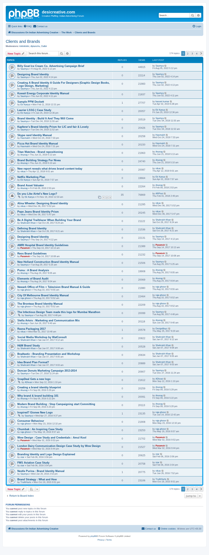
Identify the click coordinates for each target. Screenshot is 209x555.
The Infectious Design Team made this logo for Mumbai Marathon (58, 312)
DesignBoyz (162, 328)
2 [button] (187, 53)
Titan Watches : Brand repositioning (40, 151)
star (22, 457)
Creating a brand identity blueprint (39, 387)
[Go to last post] (165, 65)
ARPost (159, 193)
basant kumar (162, 101)
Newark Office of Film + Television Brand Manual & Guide (53, 287)
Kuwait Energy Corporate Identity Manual (43, 93)
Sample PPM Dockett (30, 101)
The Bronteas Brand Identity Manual (40, 303)
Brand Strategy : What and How (37, 479)
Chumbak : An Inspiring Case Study (40, 429)
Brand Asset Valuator (30, 185)
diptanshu (35, 46)
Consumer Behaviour (30, 420)
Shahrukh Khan (28, 223)
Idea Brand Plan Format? (33, 362)
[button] (201, 53)
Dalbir (44, 46)
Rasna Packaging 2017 (31, 328)
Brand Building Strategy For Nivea (39, 160)
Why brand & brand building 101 (37, 395)
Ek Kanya (25, 104)
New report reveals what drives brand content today (49, 168)
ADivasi (28, 382)
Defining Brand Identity (32, 228)
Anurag (24, 154)
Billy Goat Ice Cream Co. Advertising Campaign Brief (50, 66)
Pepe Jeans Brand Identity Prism (38, 211)
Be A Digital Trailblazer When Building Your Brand (49, 220)
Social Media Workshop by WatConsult (42, 337)
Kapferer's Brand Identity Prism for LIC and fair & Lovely (53, 126)
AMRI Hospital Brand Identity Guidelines (42, 245)
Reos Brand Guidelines (32, 253)
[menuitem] (27, 26)
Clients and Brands (23, 41)
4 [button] (196, 53)
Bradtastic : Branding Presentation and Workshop (48, 353)
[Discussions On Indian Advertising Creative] (24, 13)
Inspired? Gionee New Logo (35, 412)
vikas (23, 171)
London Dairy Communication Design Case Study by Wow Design (59, 445)
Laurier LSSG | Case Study (34, 110)
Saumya (24, 69)
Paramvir (25, 248)
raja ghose (25, 290)
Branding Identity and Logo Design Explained (46, 454)
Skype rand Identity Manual (34, 135)
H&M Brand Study (28, 345)
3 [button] (192, 53)
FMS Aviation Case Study (33, 462)
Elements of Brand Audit (32, 278)
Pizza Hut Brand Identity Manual (37, 143)
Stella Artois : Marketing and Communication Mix (48, 320)
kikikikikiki (24, 46)
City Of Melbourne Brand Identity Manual (43, 295)
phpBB (93, 536)
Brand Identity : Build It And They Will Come (45, 118)
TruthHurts (25, 482)
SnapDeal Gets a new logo (34, 379)
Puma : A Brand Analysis (33, 270)
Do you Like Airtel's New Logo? (37, 193)
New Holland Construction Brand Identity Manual (48, 261)
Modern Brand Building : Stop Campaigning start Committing (56, 404)
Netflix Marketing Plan (31, 177)
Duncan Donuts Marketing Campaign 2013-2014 (47, 370)
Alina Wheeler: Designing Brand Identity (42, 203)
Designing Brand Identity (33, 74)
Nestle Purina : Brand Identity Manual (40, 471)
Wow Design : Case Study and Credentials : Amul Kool (51, 437)
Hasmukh (25, 138)
